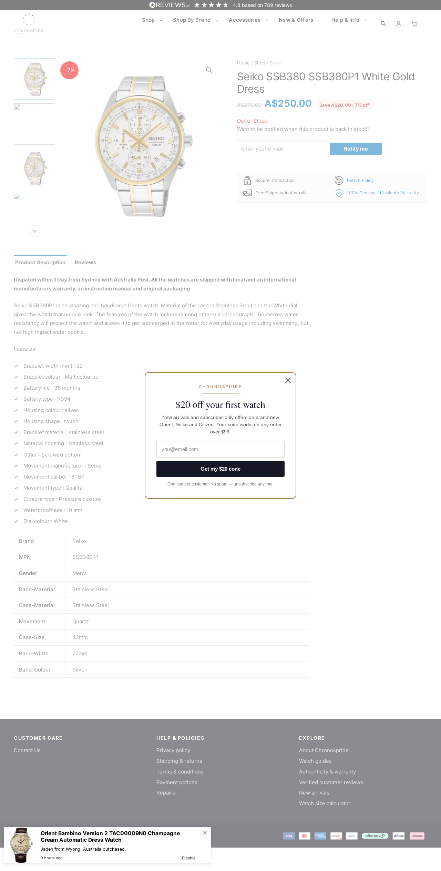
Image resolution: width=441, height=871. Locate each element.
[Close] (288, 380)
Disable (189, 857)
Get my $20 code (220, 469)
